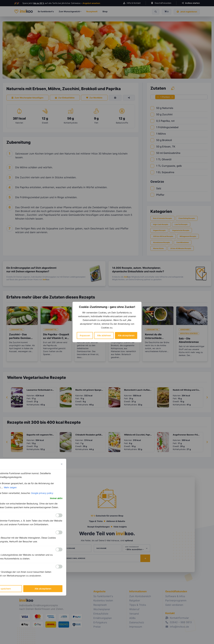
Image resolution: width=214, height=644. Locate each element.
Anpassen (85, 335)
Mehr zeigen (10, 487)
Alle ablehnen (104, 335)
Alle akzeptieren (126, 335)
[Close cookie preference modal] (62, 464)
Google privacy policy (42, 493)
